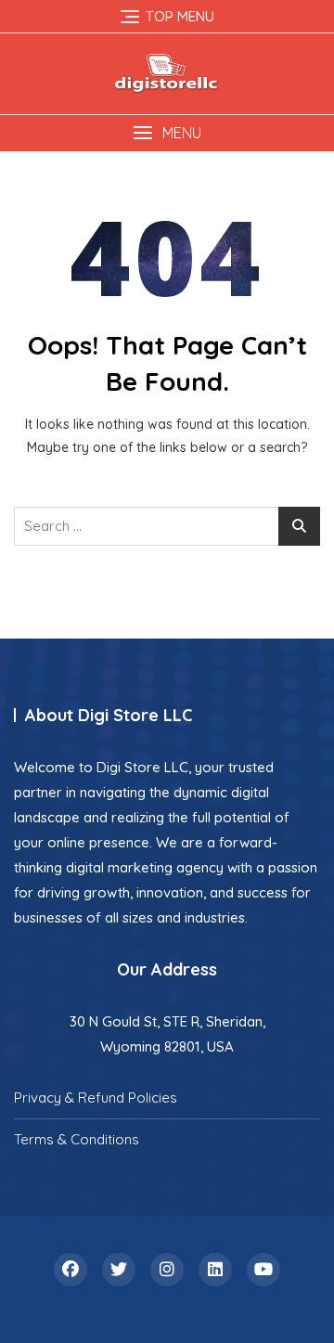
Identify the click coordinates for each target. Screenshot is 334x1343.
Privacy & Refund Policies (95, 1097)
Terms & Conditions (76, 1139)
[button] (167, 133)
